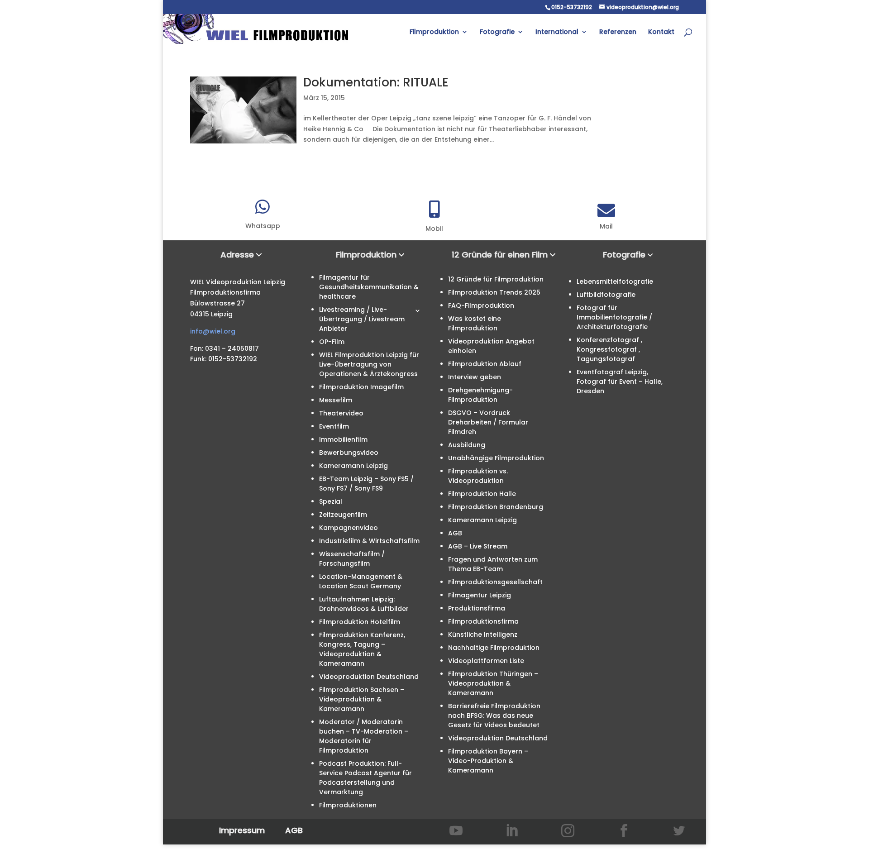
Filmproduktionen (348, 805)
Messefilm (335, 400)
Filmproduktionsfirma (483, 621)
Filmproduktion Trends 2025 (494, 292)
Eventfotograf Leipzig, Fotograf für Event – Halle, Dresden (620, 381)
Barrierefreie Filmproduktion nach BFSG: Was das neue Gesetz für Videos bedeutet (494, 715)
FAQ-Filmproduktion (481, 305)
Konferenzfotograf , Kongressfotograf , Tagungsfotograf (609, 349)
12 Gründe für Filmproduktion (496, 279)
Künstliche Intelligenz (482, 634)
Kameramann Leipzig (353, 465)
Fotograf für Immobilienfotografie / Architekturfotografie (614, 317)
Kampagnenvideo (348, 527)
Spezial (330, 501)
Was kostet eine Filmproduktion (474, 323)
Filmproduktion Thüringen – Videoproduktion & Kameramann (493, 683)
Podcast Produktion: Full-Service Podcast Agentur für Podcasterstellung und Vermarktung (365, 778)
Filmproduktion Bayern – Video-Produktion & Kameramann (488, 761)
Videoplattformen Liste (486, 660)
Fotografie (497, 32)
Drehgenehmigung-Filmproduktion (480, 395)
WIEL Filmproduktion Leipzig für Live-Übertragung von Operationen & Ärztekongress (369, 364)
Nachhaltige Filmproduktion (494, 647)
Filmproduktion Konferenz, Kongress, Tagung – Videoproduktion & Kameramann (362, 649)
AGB (455, 533)
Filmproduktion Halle (482, 493)
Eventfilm (334, 426)
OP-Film (331, 341)
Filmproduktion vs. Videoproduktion (478, 476)
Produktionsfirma (476, 608)
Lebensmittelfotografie (615, 281)
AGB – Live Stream (477, 546)
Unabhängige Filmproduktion (496, 458)
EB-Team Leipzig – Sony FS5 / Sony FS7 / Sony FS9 (366, 483)
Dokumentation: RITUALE (376, 82)
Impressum (242, 830)
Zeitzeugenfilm (343, 514)
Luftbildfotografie (606, 294)
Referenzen (617, 32)
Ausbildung (466, 444)
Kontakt (661, 32)
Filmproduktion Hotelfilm (359, 621)
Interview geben (474, 377)
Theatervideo (341, 413)
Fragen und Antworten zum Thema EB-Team (493, 564)
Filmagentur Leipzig (479, 595)
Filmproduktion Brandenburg (495, 506)
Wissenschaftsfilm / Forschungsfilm (352, 558)
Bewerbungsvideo (348, 452)
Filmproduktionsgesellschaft (495, 582)
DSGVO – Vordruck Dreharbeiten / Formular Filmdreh (488, 422)
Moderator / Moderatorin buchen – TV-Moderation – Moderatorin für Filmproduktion (363, 736)
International (556, 32)
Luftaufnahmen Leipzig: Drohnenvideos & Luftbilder (364, 604)
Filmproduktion (434, 32)
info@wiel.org (212, 331)
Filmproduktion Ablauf (484, 363)
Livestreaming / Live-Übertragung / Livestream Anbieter (362, 319)
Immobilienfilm (343, 439)
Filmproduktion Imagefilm (361, 386)
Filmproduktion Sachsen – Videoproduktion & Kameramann (361, 699)
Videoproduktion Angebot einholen (491, 346)
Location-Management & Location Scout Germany (360, 581)
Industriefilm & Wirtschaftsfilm (369, 540)
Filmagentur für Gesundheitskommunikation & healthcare (369, 287)
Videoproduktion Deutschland (369, 676)
